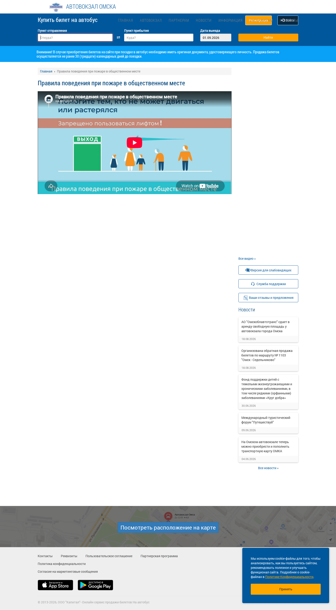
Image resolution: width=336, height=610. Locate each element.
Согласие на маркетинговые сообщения (68, 571)
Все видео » (247, 258)
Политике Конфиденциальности (289, 577)
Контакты (289, 20)
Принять (285, 589)
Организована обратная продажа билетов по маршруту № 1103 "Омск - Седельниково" (267, 355)
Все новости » (268, 468)
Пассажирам (261, 20)
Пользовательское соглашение (108, 556)
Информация (231, 20)
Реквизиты (69, 556)
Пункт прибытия (136, 30)
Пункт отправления (52, 30)
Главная (125, 20)
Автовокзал (151, 20)
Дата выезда (210, 30)
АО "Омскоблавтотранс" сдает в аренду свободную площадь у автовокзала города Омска (265, 326)
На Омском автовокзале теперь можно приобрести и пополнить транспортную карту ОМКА (265, 446)
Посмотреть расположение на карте (168, 527)
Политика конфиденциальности (62, 564)
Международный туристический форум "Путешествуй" (265, 419)
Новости (204, 20)
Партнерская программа (159, 556)
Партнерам (179, 20)
